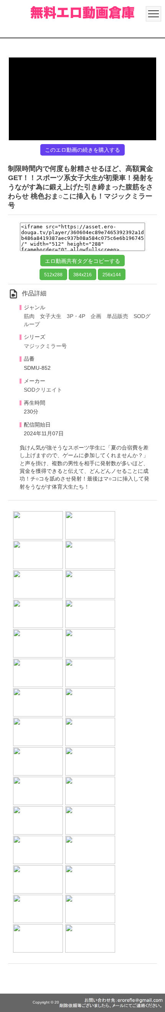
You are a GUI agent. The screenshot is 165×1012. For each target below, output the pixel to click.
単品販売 (117, 316)
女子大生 (50, 316)
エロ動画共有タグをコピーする (82, 261)
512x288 (53, 274)
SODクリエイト (43, 390)
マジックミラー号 (45, 346)
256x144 (111, 274)
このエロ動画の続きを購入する (82, 150)
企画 (96, 316)
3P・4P (76, 316)
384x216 (82, 274)
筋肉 (29, 316)
